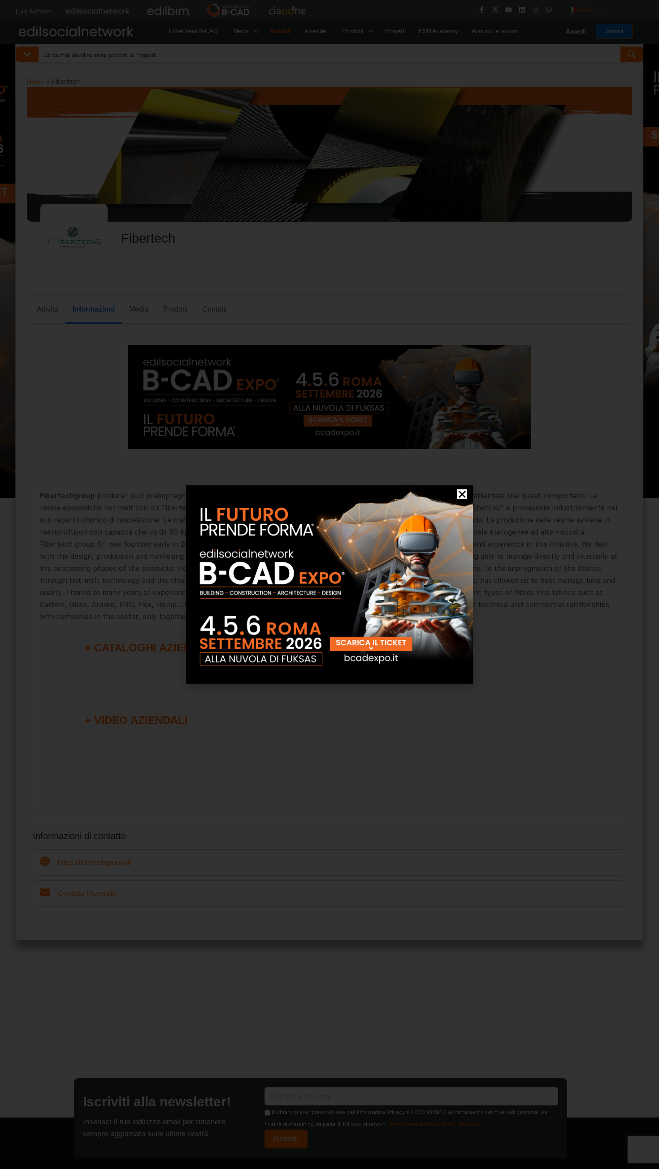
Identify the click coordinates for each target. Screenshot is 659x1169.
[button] (462, 494)
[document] (329, 584)
